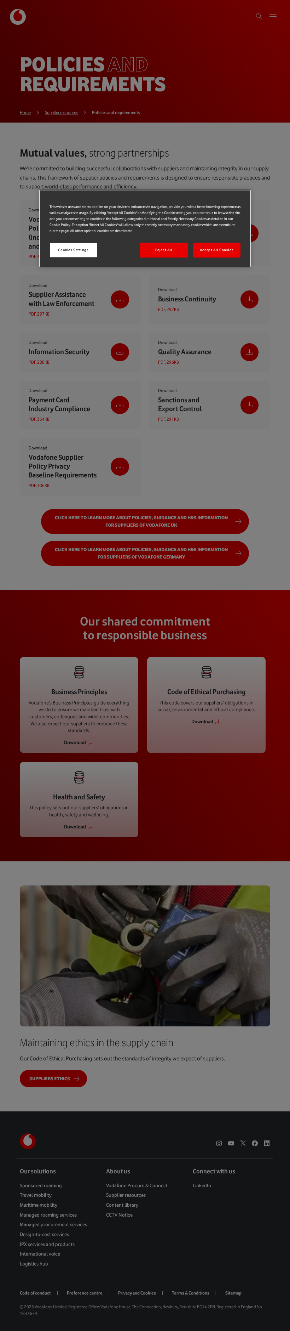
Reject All (164, 250)
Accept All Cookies (216, 250)
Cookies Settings (73, 250)
